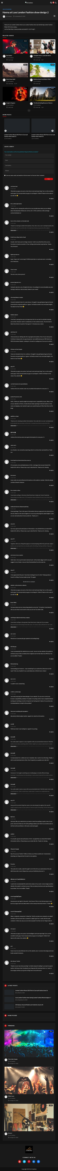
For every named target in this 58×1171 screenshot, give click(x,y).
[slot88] (6, 725)
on (20, 16)
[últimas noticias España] (6, 351)
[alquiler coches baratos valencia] (6, 587)
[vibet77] (6, 571)
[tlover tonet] (6, 271)
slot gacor (13, 928)
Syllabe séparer (14, 314)
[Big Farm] (6, 818)
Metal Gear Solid (10, 79)
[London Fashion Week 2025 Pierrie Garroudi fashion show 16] (9, 992)
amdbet (12, 834)
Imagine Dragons (10, 103)
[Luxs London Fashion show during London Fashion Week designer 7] (9, 999)
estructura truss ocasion (17, 555)
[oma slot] (6, 525)
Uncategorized (7, 9)
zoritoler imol (14, 186)
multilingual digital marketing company (20, 617)
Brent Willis (13, 602)
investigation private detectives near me (21, 460)
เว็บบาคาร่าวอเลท (15, 849)
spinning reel (14, 332)
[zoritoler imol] (6, 188)
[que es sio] (6, 680)
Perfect (10, 1133)
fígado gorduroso (15, 254)
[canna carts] (6, 447)
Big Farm (13, 816)
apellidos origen (15, 416)
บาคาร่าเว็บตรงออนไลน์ (16, 911)
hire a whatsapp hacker (16, 203)
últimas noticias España (16, 349)
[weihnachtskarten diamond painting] (6, 508)
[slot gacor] (6, 930)
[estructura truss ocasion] (6, 556)
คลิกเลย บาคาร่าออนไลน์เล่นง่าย (18, 879)
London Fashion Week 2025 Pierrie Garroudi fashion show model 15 (14, 135)
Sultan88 (13, 737)
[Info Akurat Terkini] (6, 962)
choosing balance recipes (17, 297)
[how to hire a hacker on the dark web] (6, 222)
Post (49, 179)
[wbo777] (6, 368)
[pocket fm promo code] (6, 398)
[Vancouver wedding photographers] (6, 713)
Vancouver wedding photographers (19, 711)
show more (13, 230)
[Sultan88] (6, 738)
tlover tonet (14, 269)
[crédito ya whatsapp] (6, 693)
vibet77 (12, 570)
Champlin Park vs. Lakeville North (42, 55)
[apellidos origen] (6, 418)
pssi (12, 946)
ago (10, 59)
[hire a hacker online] (6, 492)
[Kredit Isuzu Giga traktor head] (6, 238)
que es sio (13, 679)
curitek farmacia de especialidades (19, 384)
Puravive (13, 864)
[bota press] (6, 477)
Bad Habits (9, 55)
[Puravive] (6, 865)
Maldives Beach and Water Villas (42, 79)
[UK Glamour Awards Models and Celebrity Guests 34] (9, 1006)
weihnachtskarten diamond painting (19, 506)
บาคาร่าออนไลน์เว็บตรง (16, 896)
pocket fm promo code (16, 396)
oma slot (13, 524)
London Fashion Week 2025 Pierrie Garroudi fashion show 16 (31, 990)
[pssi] (6, 947)
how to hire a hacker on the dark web (20, 221)
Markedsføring (14, 664)
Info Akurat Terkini (15, 961)
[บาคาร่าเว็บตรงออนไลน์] (6, 913)
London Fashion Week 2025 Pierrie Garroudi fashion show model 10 (41, 135)
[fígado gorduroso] (6, 256)
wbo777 (12, 366)
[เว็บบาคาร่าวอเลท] (6, 850)
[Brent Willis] (6, 604)
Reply (52, 198)
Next (52, 130)
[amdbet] (6, 835)
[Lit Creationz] (4, 56)
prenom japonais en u (16, 282)
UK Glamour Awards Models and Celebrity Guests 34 (29, 1004)
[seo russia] (6, 635)
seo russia (13, 633)
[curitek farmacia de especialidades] (6, 385)
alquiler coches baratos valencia (18, 585)
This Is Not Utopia (12, 1059)
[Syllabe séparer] (6, 316)
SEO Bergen (13, 646)
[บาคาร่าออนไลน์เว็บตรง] (6, 898)
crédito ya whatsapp (16, 691)
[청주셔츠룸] (6, 434)
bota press (13, 475)
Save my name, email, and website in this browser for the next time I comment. (25, 175)
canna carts (13, 445)
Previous (5, 130)
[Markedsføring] (6, 665)
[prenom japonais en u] (6, 284)
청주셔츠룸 (13, 432)
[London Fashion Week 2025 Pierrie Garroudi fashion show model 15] (15, 126)
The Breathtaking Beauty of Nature (42, 103)
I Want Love (11, 1096)
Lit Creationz (9, 16)
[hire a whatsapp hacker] (6, 205)
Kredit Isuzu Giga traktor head (18, 237)
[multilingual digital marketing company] (6, 619)
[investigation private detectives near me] (6, 462)
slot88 (12, 724)
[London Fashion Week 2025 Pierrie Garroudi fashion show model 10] (42, 126)
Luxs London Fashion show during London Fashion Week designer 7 (33, 997)
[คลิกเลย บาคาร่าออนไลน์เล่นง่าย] (6, 880)
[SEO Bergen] (6, 648)
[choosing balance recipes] (6, 299)
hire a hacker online (15, 490)
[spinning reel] (6, 333)
